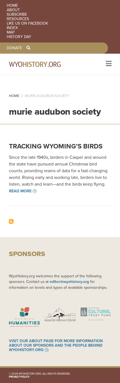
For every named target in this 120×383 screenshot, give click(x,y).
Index (12, 28)
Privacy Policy (19, 377)
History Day (19, 37)
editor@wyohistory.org (69, 281)
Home (12, 5)
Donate (14, 48)
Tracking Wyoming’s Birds (55, 146)
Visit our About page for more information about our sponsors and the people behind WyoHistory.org (56, 345)
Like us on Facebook (27, 23)
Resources (18, 19)
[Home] (42, 64)
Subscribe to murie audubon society (11, 221)
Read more (20, 191)
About (13, 10)
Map (11, 32)
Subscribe (17, 14)
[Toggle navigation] (108, 64)
